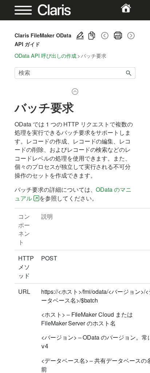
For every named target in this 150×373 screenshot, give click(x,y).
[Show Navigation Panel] (20, 10)
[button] (128, 73)
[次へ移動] (130, 35)
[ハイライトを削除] (80, 35)
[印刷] (118, 35)
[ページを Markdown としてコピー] (91, 35)
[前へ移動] (105, 35)
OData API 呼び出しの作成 (45, 55)
